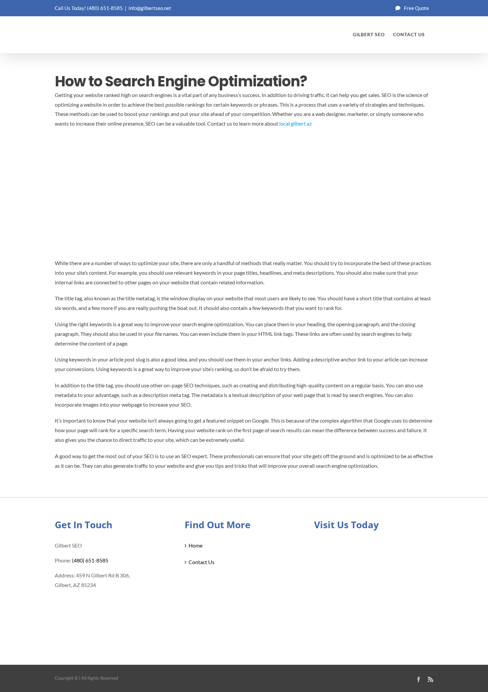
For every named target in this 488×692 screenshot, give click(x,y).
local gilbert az (295, 123)
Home (196, 545)
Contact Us (201, 562)
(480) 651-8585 (105, 8)
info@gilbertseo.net (149, 8)
